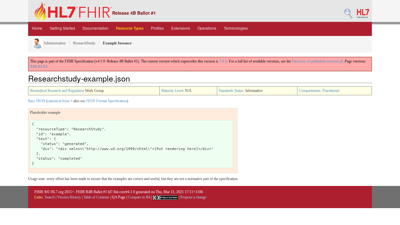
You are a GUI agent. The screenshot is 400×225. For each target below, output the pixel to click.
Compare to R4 (139, 197)
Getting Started (62, 28)
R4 (40, 66)
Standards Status (231, 90)
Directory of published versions (316, 61)
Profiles (157, 28)
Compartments (310, 90)
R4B (33, 66)
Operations (207, 28)
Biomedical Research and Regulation (57, 90)
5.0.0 (223, 61)
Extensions (180, 28)
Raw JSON (36, 101)
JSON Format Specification (106, 101)
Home (37, 28)
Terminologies (236, 28)
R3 (45, 66)
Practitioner (330, 90)
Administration (54, 43)
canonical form (58, 101)
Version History (69, 197)
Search (50, 197)
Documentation (95, 28)
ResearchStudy (84, 43)
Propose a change (193, 197)
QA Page (118, 197)
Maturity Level (172, 90)
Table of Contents (96, 197)
